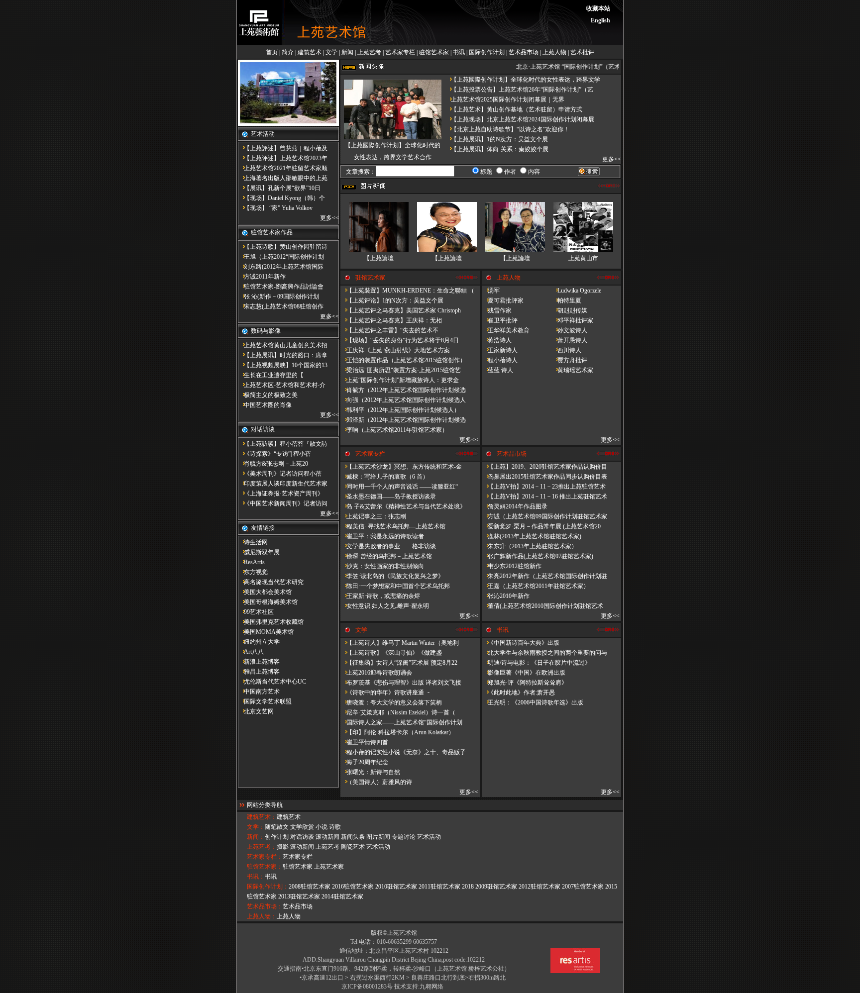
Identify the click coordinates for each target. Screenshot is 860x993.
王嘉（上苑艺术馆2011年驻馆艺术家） (535, 586)
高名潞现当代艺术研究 (271, 582)
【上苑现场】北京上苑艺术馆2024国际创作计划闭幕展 (519, 119)
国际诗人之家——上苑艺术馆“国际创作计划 (401, 722)
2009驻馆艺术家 (496, 886)
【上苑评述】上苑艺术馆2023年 (282, 158)
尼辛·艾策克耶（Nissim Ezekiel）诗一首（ (397, 712)
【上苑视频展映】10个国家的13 (282, 365)
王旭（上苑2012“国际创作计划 (281, 256)
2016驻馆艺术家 (353, 886)
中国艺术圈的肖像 (265, 404)
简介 (288, 52)
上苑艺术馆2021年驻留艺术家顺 (282, 168)
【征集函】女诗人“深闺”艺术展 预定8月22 (398, 662)
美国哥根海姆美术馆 (268, 601)
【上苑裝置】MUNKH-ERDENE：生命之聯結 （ (407, 290)
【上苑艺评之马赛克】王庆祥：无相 (391, 320)
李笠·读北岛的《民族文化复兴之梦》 (392, 576)
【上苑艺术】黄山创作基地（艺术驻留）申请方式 (513, 109)
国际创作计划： (268, 886)
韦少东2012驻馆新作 (511, 566)
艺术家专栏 (400, 52)
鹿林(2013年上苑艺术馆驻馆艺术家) (531, 536)
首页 (272, 52)
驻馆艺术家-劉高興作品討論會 (280, 286)
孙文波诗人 (569, 330)
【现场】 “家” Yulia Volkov (275, 207)
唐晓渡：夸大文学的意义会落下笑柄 (391, 702)
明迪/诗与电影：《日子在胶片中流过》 (536, 662)
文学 (331, 52)
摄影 (283, 846)
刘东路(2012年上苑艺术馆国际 (280, 266)
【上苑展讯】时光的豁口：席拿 (282, 355)
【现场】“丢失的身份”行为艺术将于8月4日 (399, 340)
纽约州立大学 (259, 641)
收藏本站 (598, 8)
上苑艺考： (262, 846)
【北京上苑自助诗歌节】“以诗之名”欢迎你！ (507, 129)
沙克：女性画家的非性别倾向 (382, 566)
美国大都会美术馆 (265, 592)
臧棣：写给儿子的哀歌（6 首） (384, 476)
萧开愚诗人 (569, 340)
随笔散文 (277, 826)
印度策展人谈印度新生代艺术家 (282, 483)
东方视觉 (253, 572)
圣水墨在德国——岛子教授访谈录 (388, 496)
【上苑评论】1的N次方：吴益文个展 (391, 300)
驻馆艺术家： (265, 866)
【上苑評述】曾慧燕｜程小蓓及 (282, 148)
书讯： (256, 876)
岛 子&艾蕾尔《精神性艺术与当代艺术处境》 (403, 506)
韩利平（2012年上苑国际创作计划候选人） (400, 409)
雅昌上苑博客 (259, 671)
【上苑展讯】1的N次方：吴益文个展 (496, 139)
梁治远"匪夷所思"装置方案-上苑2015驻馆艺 (400, 370)
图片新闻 (378, 836)
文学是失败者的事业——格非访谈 (388, 546)
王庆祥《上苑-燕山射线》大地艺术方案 (395, 350)
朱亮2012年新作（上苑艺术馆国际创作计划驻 (544, 576)
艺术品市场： (265, 906)
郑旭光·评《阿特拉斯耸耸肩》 (524, 682)
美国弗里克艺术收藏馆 (271, 621)
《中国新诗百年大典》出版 (520, 642)
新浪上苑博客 (259, 661)
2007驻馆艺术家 (583, 886)
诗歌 (335, 826)
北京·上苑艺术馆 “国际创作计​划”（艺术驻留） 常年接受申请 (592, 66)
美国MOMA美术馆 (266, 631)
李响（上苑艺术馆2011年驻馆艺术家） (394, 429)
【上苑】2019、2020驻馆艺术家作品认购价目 (544, 466)
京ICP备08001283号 (367, 986)
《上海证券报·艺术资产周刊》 (280, 493)
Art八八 (251, 651)
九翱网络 (431, 986)
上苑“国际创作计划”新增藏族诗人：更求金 (399, 380)
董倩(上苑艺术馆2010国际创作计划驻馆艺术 (542, 605)
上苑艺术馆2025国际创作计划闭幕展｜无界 (504, 99)
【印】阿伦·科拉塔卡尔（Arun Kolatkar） (397, 732)
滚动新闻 (327, 836)
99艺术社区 (256, 611)
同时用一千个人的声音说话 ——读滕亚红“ (399, 486)
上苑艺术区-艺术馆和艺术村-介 (281, 385)
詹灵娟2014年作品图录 (514, 506)
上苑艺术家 (329, 866)
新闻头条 (353, 836)
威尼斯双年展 (259, 552)
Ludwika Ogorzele (576, 290)
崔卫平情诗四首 (364, 742)
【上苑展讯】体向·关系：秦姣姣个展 (496, 149)
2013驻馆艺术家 (299, 896)
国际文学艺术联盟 (265, 701)
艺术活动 (429, 836)
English (600, 20)
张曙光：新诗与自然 (370, 772)
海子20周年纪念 (364, 762)
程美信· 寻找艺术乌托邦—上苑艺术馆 (392, 526)
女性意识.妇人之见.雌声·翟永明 (384, 605)
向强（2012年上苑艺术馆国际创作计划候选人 (403, 400)
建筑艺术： (262, 816)
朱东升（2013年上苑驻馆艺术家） (529, 546)
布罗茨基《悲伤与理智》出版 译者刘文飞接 (400, 682)
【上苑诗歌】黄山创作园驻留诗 (282, 246)
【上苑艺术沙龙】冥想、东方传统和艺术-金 (401, 466)
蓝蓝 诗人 (497, 370)
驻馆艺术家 (434, 52)
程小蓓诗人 (500, 360)
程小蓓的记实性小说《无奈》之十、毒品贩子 (403, 752)
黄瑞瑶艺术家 (572, 370)
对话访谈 (302, 836)
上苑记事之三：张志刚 (373, 516)
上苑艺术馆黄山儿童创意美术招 (282, 345)
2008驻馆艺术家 (309, 886)
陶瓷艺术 (353, 846)
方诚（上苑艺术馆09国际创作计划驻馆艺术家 (544, 516)
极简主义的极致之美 (268, 395)
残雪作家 (497, 310)
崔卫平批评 (500, 320)
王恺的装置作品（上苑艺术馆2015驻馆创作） (403, 360)
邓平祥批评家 (572, 320)
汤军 (491, 290)
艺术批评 (582, 52)
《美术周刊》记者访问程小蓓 (280, 473)
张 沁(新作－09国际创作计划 (278, 296)
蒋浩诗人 (497, 340)
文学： (256, 826)
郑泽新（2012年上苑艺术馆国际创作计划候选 (403, 419)
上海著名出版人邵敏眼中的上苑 (282, 178)
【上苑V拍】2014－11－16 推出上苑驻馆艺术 (544, 496)
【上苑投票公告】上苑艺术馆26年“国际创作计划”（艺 (519, 89)
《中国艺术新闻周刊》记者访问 (282, 503)
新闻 (347, 52)
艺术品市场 (523, 52)
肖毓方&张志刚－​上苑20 (273, 463)
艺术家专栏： (265, 856)
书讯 (459, 52)
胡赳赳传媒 (569, 310)
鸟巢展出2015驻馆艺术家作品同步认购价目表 (544, 476)
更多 (326, 217)
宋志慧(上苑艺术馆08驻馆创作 (280, 306)
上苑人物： (262, 916)
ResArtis (251, 562)
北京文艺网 (256, 711)
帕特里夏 (566, 300)
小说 (321, 826)
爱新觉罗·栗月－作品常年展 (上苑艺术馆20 (541, 526)
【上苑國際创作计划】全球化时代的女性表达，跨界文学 (522, 79)
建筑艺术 (310, 52)
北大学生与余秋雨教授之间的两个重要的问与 (544, 652)
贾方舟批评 (569, 360)
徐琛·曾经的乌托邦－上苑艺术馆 (386, 556)
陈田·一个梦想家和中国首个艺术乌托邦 (395, 586)
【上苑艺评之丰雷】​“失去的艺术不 (389, 330)
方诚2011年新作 (262, 276)
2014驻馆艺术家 (342, 896)
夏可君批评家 (503, 300)
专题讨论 (404, 836)
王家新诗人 (500, 350)
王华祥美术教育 (506, 330)
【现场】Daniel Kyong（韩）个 (281, 198)
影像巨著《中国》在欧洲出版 (523, 672)
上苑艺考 (369, 52)
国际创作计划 (487, 52)
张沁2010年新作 (506, 596)
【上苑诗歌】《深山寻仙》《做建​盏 (391, 652)
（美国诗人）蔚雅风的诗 (376, 782)
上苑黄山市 (583, 258)
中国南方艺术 (259, 691)
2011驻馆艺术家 (439, 886)
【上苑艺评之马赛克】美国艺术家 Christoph (400, 310)
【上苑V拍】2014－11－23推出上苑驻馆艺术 (544, 486)
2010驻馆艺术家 (396, 886)
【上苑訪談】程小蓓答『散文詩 (282, 443)
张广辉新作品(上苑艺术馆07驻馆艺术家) (537, 556)
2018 (468, 886)
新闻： (256, 836)
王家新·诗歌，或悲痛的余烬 (380, 596)
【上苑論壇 (379, 258)
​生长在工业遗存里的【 (271, 375)
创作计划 (277, 836)
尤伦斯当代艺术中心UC (272, 681)
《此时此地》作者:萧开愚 (518, 692)
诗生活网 (253, 542)
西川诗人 (566, 350)
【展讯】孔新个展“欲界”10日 (279, 188)
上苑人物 (554, 52)
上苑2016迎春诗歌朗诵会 (376, 672)
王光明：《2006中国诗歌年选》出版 (532, 702)
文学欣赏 (302, 826)
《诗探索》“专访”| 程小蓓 (274, 453)
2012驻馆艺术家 (539, 886)
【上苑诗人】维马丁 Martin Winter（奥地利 (399, 642)
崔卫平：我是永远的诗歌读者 (382, 536)
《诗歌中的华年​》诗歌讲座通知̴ (384, 692)
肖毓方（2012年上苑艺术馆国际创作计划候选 (403, 390)
